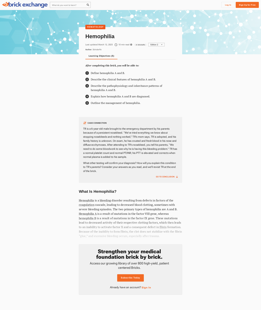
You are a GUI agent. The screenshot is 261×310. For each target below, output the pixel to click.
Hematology (95, 27)
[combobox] (67, 5)
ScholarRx (140, 45)
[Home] (26, 5)
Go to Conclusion (167, 176)
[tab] (101, 56)
